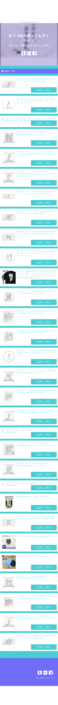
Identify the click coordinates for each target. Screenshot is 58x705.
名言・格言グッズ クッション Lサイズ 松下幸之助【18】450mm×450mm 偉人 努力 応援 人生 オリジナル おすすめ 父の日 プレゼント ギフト (36, 174)
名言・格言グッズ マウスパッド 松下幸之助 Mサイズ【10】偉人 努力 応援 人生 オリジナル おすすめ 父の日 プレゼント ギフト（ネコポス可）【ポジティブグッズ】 (36, 253)
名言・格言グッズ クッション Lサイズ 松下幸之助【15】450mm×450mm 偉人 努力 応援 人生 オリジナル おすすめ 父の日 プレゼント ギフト (36, 618)
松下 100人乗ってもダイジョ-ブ (46, 678)
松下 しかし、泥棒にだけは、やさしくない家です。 (29, 46)
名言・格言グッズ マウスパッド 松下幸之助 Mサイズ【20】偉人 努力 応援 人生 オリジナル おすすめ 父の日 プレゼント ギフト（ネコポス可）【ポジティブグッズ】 (36, 101)
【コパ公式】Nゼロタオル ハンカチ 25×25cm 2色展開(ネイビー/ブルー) (37, 556)
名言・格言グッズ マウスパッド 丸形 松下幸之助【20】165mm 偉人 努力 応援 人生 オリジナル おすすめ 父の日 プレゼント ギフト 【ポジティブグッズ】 (36, 353)
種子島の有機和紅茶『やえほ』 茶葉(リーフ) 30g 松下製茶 (33, 496)
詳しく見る (45, 90)
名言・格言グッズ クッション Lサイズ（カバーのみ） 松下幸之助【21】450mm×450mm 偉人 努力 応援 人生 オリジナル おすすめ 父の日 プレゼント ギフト (36, 154)
